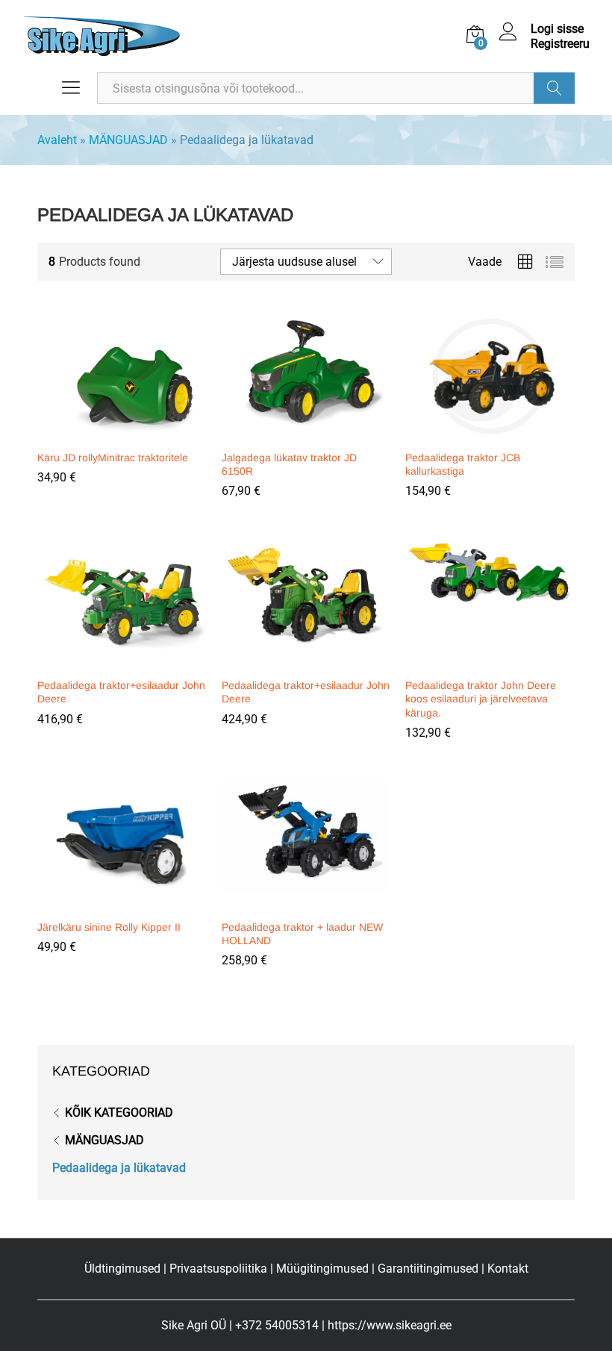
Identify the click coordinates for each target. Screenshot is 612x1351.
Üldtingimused (122, 1268)
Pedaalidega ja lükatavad (119, 1168)
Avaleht (57, 140)
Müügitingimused (322, 1268)
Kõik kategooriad (119, 1112)
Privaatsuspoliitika (218, 1268)
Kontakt (507, 1268)
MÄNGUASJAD (128, 140)
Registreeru (560, 44)
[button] (119, 433)
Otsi (554, 88)
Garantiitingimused (428, 1268)
